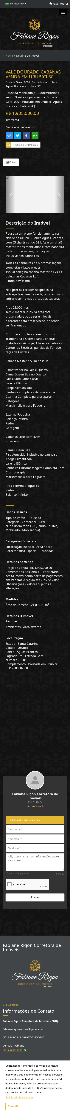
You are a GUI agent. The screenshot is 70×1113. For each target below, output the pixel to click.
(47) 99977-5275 (12, 1050)
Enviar (35, 897)
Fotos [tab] (12, 162)
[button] (10, 194)
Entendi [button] (13, 1106)
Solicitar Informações (26, 820)
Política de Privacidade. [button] (20, 1097)
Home (9, 55)
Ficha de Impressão (25, 144)
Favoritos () (60, 3)
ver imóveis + (35, 806)
